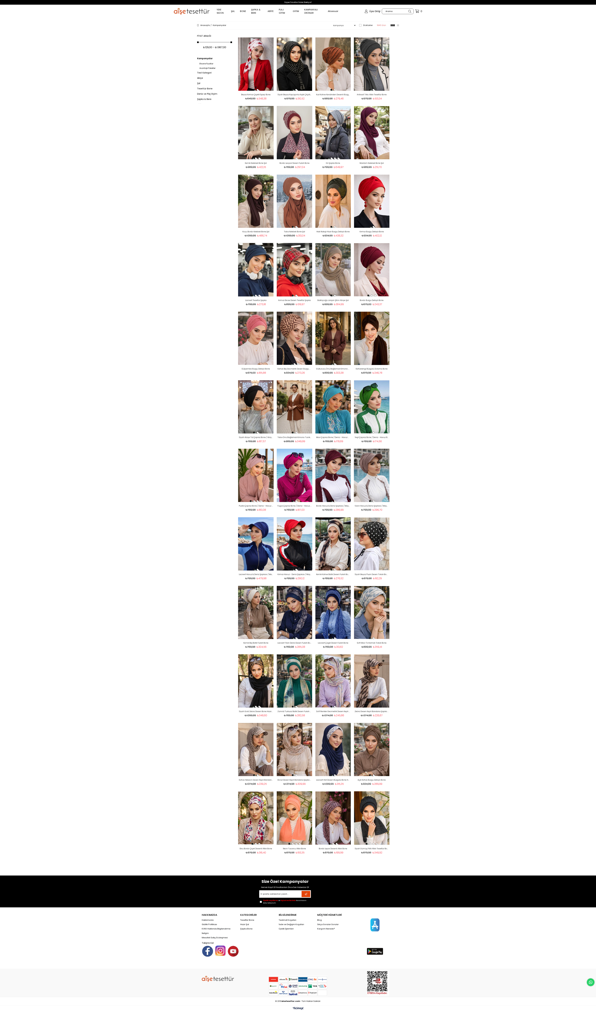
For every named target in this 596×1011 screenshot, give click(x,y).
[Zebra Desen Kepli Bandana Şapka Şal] (371, 681)
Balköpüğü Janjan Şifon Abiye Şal (333, 300)
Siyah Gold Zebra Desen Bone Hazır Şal (256, 711)
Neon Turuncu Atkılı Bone (294, 848)
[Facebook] (207, 951)
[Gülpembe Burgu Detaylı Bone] (256, 338)
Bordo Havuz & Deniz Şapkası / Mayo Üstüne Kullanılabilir (333, 505)
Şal (198, 83)
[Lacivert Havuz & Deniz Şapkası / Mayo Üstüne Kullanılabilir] (256, 544)
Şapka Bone (246, 928)
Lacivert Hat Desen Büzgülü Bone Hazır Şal (333, 780)
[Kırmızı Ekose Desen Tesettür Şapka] (294, 269)
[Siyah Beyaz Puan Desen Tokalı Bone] (371, 544)
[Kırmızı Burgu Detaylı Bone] (371, 201)
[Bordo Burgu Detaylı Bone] (371, 269)
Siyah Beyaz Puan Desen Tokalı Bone (372, 574)
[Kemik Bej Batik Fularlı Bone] (256, 612)
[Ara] (409, 11)
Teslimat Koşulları (287, 920)
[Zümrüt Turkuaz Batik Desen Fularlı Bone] (294, 681)
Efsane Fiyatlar (206, 64)
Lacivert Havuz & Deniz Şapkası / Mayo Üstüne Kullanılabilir (256, 574)
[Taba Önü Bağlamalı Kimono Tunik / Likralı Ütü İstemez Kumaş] (294, 406)
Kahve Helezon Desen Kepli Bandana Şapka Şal (256, 780)
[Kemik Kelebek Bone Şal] (256, 132)
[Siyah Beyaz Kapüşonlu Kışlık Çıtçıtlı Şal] (294, 64)
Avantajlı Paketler (207, 68)
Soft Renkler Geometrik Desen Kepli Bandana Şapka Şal (333, 711)
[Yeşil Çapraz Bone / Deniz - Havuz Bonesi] (371, 406)
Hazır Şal (244, 924)
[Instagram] (220, 950)
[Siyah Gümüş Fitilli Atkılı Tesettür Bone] (371, 818)
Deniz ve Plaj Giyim (207, 94)
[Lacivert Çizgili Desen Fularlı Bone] (333, 612)
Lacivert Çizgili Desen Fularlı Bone (333, 643)
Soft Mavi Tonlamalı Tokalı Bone (371, 643)
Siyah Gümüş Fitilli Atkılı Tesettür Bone (372, 848)
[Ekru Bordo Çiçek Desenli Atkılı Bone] (256, 818)
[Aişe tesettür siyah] (218, 979)
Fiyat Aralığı (204, 35)
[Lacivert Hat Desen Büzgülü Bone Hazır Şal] (333, 749)
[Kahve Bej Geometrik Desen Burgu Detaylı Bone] (294, 338)
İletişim (205, 933)
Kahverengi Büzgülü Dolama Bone (372, 368)
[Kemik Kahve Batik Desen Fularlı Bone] (333, 544)
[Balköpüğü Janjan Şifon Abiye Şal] (333, 269)
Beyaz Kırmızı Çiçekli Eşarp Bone (256, 94)
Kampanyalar (205, 58)
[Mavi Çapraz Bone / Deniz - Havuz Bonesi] (333, 406)
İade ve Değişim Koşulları (291, 924)
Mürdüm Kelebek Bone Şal (372, 163)
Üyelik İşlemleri (286, 928)
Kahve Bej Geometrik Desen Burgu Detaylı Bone (295, 368)
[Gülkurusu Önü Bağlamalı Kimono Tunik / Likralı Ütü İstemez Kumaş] (333, 338)
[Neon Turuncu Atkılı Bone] (294, 818)
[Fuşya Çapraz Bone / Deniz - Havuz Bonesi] (294, 475)
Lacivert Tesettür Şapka (255, 300)
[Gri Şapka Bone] (333, 132)
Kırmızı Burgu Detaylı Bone (372, 231)
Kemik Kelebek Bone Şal (256, 163)
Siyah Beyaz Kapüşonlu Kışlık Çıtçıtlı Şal (295, 94)
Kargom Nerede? (326, 928)
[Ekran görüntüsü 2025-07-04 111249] (378, 982)
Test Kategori (204, 73)
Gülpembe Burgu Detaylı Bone (256, 368)
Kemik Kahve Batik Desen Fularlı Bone (333, 574)
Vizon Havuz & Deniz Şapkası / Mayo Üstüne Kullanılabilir (372, 505)
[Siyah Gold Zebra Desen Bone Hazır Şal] (256, 681)
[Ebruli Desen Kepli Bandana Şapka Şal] (294, 749)
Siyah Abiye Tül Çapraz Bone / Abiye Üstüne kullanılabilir (256, 437)
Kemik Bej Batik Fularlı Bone (255, 643)
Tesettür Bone (204, 88)
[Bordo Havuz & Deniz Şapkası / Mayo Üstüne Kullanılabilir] (333, 475)
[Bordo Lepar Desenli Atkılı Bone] (333, 818)
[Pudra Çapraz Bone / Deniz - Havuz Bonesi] (256, 475)
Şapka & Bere (204, 99)
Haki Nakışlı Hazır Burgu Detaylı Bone (333, 231)
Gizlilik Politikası (209, 924)
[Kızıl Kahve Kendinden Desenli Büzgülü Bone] (333, 64)
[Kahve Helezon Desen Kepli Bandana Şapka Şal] (256, 749)
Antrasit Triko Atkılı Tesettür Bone (372, 94)
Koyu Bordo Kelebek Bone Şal (255, 231)
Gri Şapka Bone (333, 163)
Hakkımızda (208, 920)
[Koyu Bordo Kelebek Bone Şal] (256, 201)
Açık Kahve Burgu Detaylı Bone (372, 780)
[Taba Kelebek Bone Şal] (294, 201)
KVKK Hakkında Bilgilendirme (216, 928)
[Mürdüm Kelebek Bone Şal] (371, 132)
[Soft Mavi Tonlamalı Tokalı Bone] (371, 612)
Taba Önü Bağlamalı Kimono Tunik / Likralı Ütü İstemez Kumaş (295, 437)
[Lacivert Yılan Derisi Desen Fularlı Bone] (294, 612)
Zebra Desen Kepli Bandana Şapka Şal (372, 711)
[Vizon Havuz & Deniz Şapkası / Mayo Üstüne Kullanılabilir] (371, 475)
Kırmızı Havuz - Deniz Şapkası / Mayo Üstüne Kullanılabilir (295, 574)
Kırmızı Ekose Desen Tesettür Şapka (294, 300)
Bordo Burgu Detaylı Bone (372, 300)
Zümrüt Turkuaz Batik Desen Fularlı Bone (295, 711)
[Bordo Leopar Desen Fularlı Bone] (294, 132)
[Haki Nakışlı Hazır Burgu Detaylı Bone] (333, 201)
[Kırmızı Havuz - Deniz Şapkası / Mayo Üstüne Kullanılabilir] (294, 544)
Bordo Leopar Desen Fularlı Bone (294, 163)
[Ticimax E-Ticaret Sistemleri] (298, 1008)
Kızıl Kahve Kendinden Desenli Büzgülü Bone (333, 94)
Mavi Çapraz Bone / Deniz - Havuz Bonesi (333, 437)
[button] (254, 90)
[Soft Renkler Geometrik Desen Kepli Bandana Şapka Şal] (333, 681)
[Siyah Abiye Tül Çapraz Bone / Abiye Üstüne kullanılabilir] (256, 406)
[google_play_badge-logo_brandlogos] (374, 951)
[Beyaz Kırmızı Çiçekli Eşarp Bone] (256, 64)
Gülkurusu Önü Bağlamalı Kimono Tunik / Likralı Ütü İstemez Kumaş (333, 368)
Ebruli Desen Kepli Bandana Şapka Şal (295, 780)
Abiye (200, 78)
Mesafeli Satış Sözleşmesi (215, 937)
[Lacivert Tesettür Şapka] (256, 269)
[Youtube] (233, 951)
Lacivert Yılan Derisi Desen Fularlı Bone (295, 643)
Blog (319, 920)
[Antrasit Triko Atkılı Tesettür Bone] (371, 64)
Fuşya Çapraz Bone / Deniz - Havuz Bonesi (295, 505)
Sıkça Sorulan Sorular (328, 924)
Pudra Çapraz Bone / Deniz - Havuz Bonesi (256, 505)
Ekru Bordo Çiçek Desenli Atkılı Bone (256, 848)
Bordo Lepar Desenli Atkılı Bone (333, 848)
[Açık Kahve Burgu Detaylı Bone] (371, 749)
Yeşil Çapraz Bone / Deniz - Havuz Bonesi (372, 437)
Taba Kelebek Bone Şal (294, 231)
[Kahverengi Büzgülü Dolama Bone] (371, 338)
